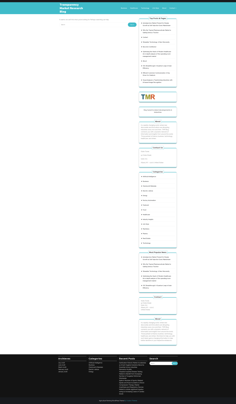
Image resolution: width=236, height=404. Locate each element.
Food (144, 210)
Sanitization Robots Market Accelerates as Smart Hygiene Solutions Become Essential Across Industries (132, 365)
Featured (146, 205)
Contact (172, 8)
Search (132, 24)
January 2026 (62, 372)
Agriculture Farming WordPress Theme (118, 401)
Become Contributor (149, 47)
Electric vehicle (148, 191)
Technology (145, 8)
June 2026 (61, 365)
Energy (145, 195)
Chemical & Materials (149, 186)
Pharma (145, 233)
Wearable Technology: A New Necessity (156, 42)
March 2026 (62, 367)
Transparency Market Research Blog (71, 8)
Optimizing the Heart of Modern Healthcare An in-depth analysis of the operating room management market (157, 54)
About (164, 8)
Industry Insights (148, 219)
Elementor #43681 (125, 369)
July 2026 (61, 363)
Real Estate (146, 238)
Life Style (155, 8)
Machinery (146, 229)
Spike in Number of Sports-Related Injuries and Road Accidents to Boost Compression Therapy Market (131, 383)
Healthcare (134, 8)
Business (124, 8)
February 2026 (63, 369)
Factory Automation (149, 200)
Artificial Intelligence (149, 176)
